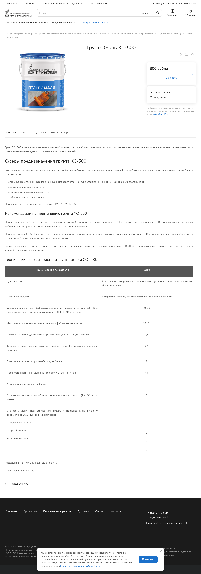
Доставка (40, 132)
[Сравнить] (186, 54)
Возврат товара (60, 132)
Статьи (99, 511)
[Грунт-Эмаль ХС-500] (42, 82)
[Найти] (158, 13)
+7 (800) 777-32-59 (163, 3)
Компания (11, 511)
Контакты (115, 511)
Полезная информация (57, 511)
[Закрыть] (161, 551)
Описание (11, 132)
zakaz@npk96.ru (160, 114)
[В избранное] (180, 54)
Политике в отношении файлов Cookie (80, 566)
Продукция (30, 511)
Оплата (25, 132)
